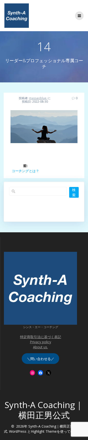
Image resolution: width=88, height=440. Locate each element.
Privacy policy (40, 342)
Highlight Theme (44, 431)
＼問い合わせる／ (40, 358)
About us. (40, 347)
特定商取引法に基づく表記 (40, 336)
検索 (74, 192)
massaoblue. (38, 98)
